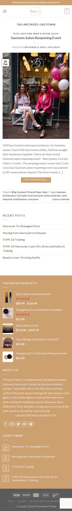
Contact (22, 501)
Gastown (26, 33)
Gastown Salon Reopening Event (36, 38)
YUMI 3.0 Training (14, 239)
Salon (55, 33)
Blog (16, 33)
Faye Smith (54, 47)
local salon (22, 195)
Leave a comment (60, 199)
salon (64, 195)
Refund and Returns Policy (47, 501)
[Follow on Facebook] (6, 424)
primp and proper (52, 195)
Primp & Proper (41, 33)
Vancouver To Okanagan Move (21, 226)
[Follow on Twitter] (18, 424)
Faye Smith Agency (23, 397)
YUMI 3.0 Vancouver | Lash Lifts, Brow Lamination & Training (34, 248)
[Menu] (5, 11)
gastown (61, 192)
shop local (7, 199)
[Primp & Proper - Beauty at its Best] (36, 11)
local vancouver (35, 195)
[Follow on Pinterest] (31, 424)
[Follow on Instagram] (12, 424)
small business (20, 199)
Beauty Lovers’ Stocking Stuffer (21, 257)
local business (9, 195)
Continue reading (36, 179)
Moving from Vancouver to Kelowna (24, 232)
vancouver (33, 199)
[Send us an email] (25, 424)
